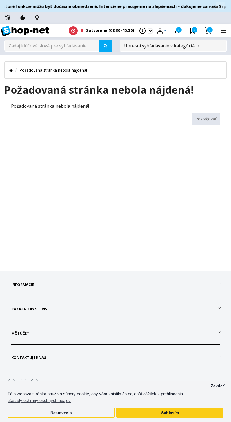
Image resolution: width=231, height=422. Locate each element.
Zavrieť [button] (218, 386)
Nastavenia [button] (61, 413)
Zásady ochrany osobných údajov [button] (39, 400)
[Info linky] (8, 17)
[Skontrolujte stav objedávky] (37, 17)
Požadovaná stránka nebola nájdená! (53, 70)
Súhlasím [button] (170, 413)
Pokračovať (206, 119)
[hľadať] (105, 46)
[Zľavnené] (22, 17)
